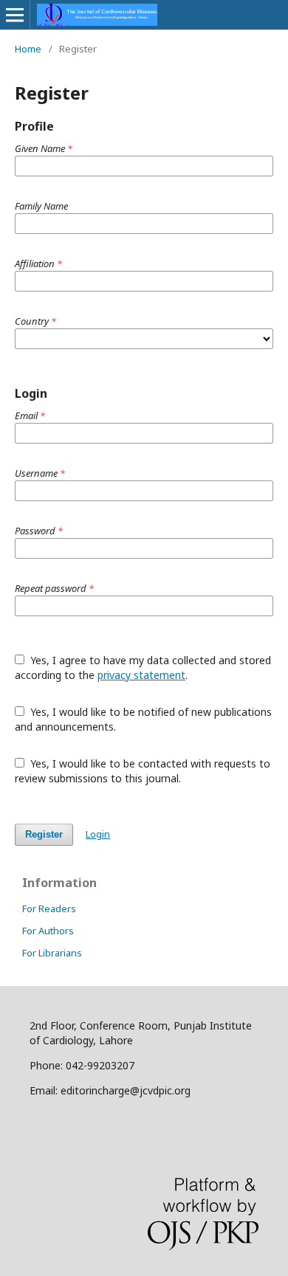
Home (28, 48)
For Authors (48, 930)
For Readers (49, 908)
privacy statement (141, 675)
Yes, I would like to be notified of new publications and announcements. (143, 719)
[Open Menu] (15, 15)
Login (98, 834)
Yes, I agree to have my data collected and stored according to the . (143, 667)
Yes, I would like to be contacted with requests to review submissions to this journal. (142, 770)
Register (44, 834)
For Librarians (52, 952)
